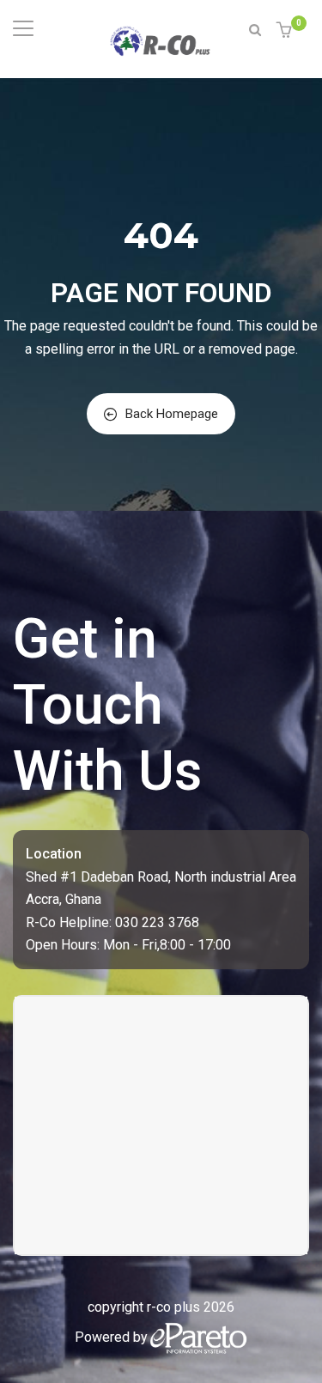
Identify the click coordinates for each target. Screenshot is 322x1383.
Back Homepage (171, 414)
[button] (286, 31)
